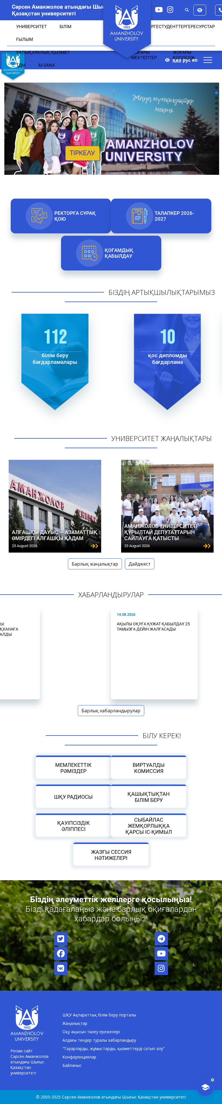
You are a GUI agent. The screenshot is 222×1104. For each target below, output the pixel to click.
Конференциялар (79, 1057)
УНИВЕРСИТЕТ (31, 26)
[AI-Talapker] (205, 1087)
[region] (111, 114)
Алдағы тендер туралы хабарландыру (99, 1040)
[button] (216, 87)
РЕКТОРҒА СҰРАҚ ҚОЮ (75, 216)
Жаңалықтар (74, 1023)
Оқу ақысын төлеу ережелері (91, 1031)
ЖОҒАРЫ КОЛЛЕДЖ (184, 55)
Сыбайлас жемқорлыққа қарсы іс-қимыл (148, 826)
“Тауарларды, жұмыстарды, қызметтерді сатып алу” (113, 1048)
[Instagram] (170, 9)
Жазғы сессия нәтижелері (111, 855)
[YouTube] (159, 9)
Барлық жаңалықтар (95, 564)
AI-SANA (46, 65)
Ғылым (24, 39)
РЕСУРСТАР (203, 26)
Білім (65, 26)
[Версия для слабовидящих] (199, 10)
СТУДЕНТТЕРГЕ (175, 26)
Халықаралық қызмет (43, 52)
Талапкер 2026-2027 (174, 216)
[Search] (186, 10)
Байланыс (72, 1065)
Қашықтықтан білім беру (148, 797)
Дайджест (140, 564)
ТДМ (20, 65)
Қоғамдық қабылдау (118, 253)
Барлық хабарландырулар (111, 710)
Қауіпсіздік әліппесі (73, 826)
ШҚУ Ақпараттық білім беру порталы (99, 1015)
